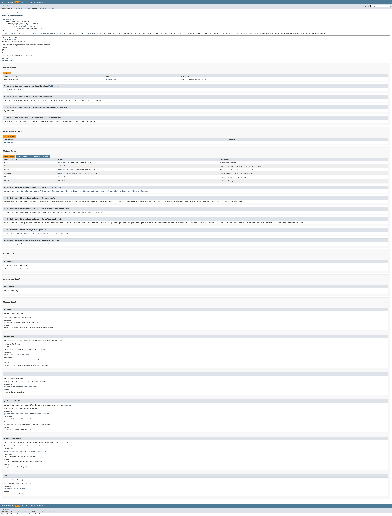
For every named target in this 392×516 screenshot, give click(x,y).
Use (22, 2)
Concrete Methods (41, 156)
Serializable (33, 33)
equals (12, 233)
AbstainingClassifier (55, 33)
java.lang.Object (8, 20)
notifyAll (51, 233)
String (6, 177)
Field (15, 8)
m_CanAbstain (111, 79)
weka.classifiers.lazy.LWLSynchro (26, 26)
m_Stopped (17, 89)
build (6, 191)
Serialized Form (7, 60)
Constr (20, 8)
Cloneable (42, 33)
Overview (4, 2)
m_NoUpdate (8, 89)
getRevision (75, 191)
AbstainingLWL (9, 143)
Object (43, 230)
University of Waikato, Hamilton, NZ (23, 514)
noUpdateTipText (112, 191)
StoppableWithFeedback (18, 33)
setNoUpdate (124, 191)
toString (60, 180)
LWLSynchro (13, 39)
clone (6, 233)
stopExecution (145, 191)
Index (41, 2)
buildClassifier (63, 162)
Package (11, 2)
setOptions (135, 191)
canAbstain (61, 166)
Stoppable (5, 33)
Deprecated (34, 2)
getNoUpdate (55, 191)
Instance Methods (24, 156)
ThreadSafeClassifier (95, 33)
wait (58, 233)
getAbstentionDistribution (67, 173)
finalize (19, 233)
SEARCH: (367, 6)
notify (43, 233)
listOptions (95, 191)
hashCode (36, 233)
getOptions (65, 191)
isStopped (85, 191)
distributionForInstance (39, 191)
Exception (61, 340)
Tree (26, 2)
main (102, 191)
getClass (27, 233)
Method (27, 8)
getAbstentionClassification (68, 169)
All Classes (5, 5)
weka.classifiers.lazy (16, 13)
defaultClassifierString (19, 191)
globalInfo (61, 177)
